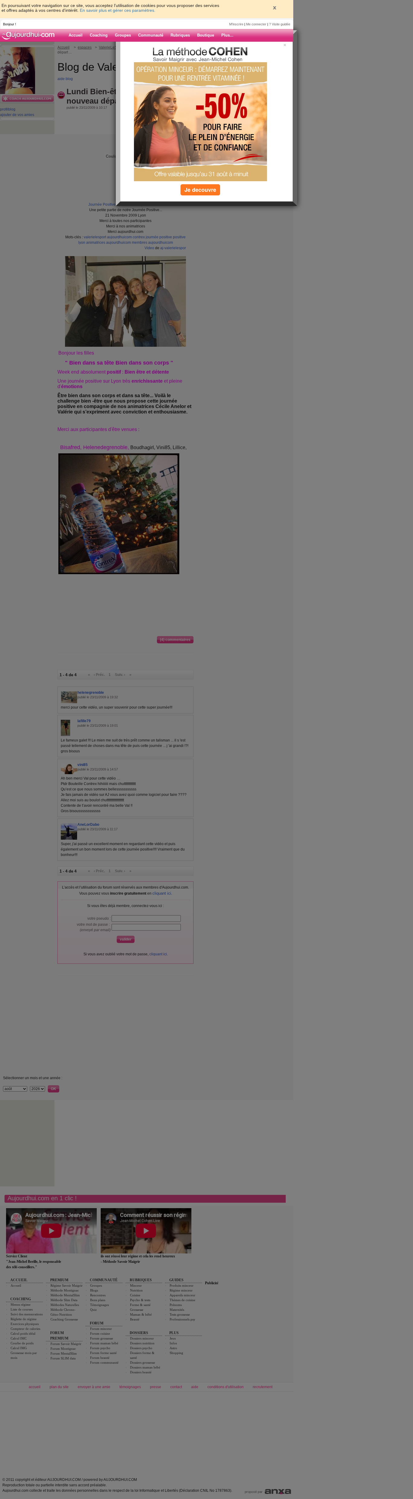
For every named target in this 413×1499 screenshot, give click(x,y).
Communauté (150, 35)
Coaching (99, 35)
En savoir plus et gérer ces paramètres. (117, 10)
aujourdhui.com (30, 35)
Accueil (76, 35)
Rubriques (180, 35)
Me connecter (256, 24)
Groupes (123, 35)
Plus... (227, 35)
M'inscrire (236, 24)
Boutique (205, 35)
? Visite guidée (279, 24)
